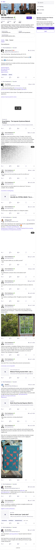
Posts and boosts (5, 44)
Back (4, 1)
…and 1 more (25, 520)
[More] (34, 77)
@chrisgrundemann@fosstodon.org (8, 19)
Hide (33, 146)
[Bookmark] (26, 77)
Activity (2, 40)
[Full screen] (20, 476)
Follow (29, 17)
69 (1, 22)
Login (45, 31)
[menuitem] (11, 459)
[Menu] (33, 18)
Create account (45, 28)
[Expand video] (18, 476)
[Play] (3, 476)
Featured (11, 40)
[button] (11, 459)
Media (7, 40)
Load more (18, 547)
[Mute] (5, 476)
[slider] (11, 474)
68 (8, 22)
